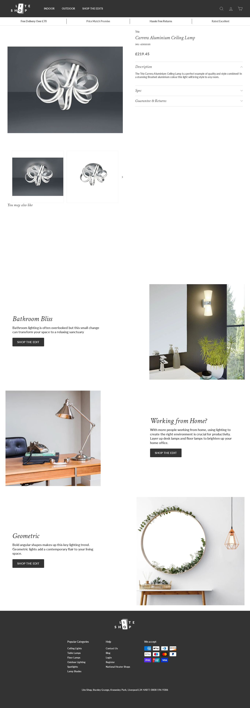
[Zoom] (65, 90)
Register (110, 662)
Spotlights (72, 666)
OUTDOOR (68, 8)
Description (143, 66)
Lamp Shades (74, 671)
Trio (137, 31)
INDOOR (49, 8)
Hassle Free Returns (161, 21)
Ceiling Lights (74, 648)
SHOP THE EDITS (92, 8)
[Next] (120, 177)
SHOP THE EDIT (28, 342)
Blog (108, 652)
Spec (138, 90)
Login (109, 657)
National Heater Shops (118, 666)
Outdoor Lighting (76, 662)
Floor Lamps (74, 657)
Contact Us (112, 648)
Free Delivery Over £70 (34, 21)
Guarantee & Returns (150, 100)
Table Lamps (74, 652)
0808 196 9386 (159, 689)
